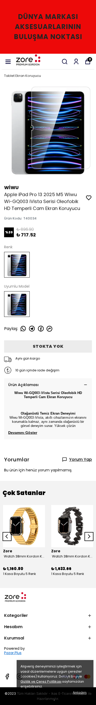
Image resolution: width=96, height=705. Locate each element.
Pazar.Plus (13, 653)
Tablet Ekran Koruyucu (22, 75)
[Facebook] (7, 676)
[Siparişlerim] (76, 61)
